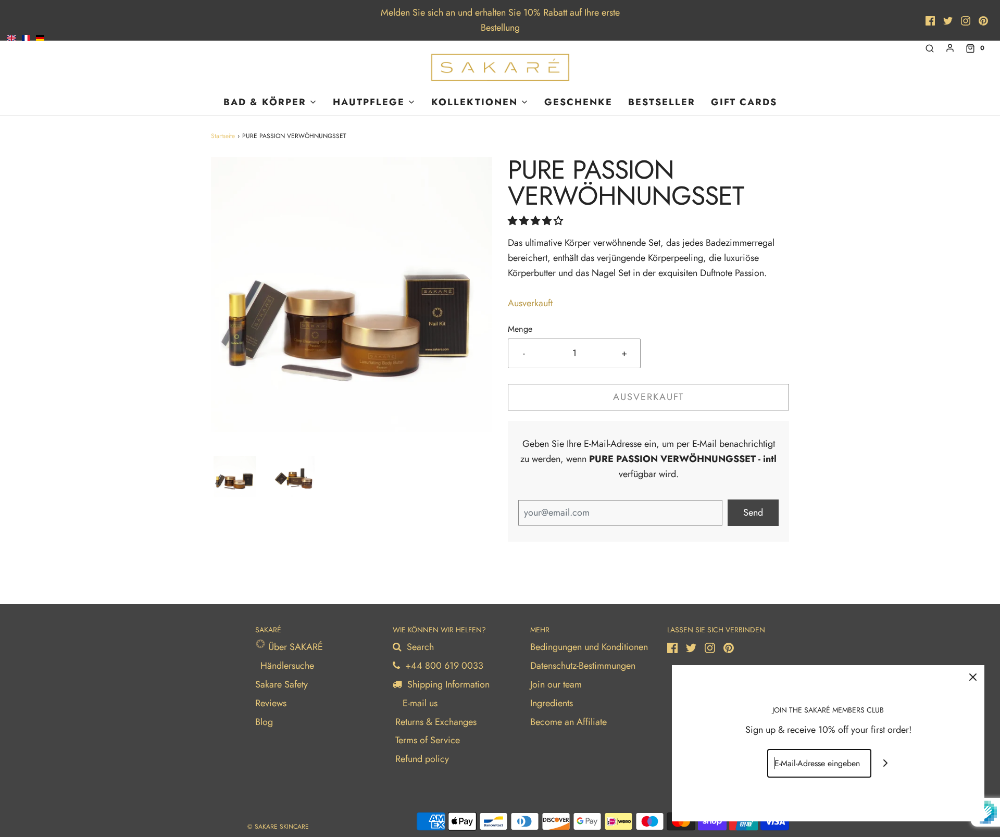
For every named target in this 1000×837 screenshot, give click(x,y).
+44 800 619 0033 (443, 665)
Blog (264, 722)
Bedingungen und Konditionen (589, 647)
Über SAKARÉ (294, 647)
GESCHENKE (578, 102)
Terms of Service (427, 740)
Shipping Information (447, 684)
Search (419, 647)
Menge (520, 329)
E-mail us (419, 703)
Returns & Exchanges (436, 722)
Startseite (223, 136)
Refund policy (422, 759)
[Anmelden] (950, 48)
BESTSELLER (661, 102)
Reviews (270, 703)
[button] (235, 476)
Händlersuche (287, 665)
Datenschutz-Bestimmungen (582, 665)
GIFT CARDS (744, 102)
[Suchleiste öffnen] (929, 48)
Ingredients (551, 703)
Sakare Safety (281, 684)
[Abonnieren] (885, 763)
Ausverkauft (648, 397)
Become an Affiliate (568, 722)
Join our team (556, 684)
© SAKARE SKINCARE (278, 826)
